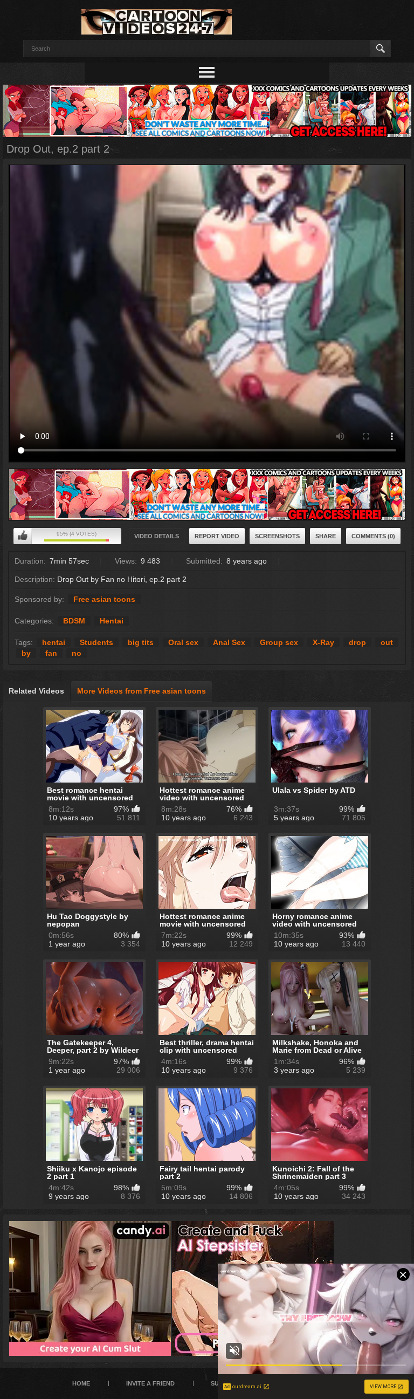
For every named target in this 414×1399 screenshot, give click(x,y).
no (76, 653)
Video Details (156, 536)
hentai (53, 642)
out (387, 642)
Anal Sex (229, 642)
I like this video (22, 536)
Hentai (111, 620)
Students (96, 642)
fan (51, 653)
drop (357, 642)
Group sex (279, 642)
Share (325, 536)
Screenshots (277, 536)
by (26, 653)
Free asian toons (104, 599)
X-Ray (323, 642)
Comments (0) (373, 536)
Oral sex (183, 642)
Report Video (217, 536)
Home (81, 1383)
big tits (141, 642)
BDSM (74, 620)
